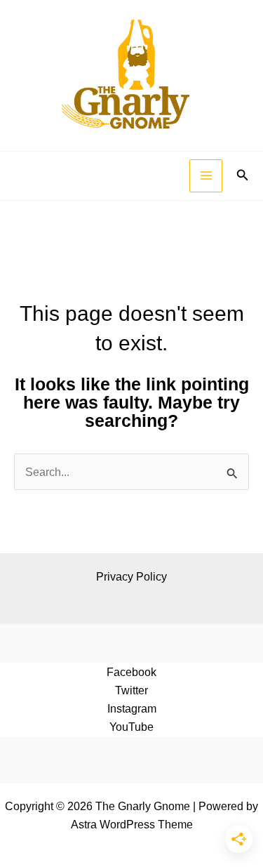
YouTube (131, 726)
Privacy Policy (131, 576)
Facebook (131, 672)
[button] (242, 175)
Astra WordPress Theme (132, 824)
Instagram (131, 708)
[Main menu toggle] (205, 175)
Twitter (131, 690)
